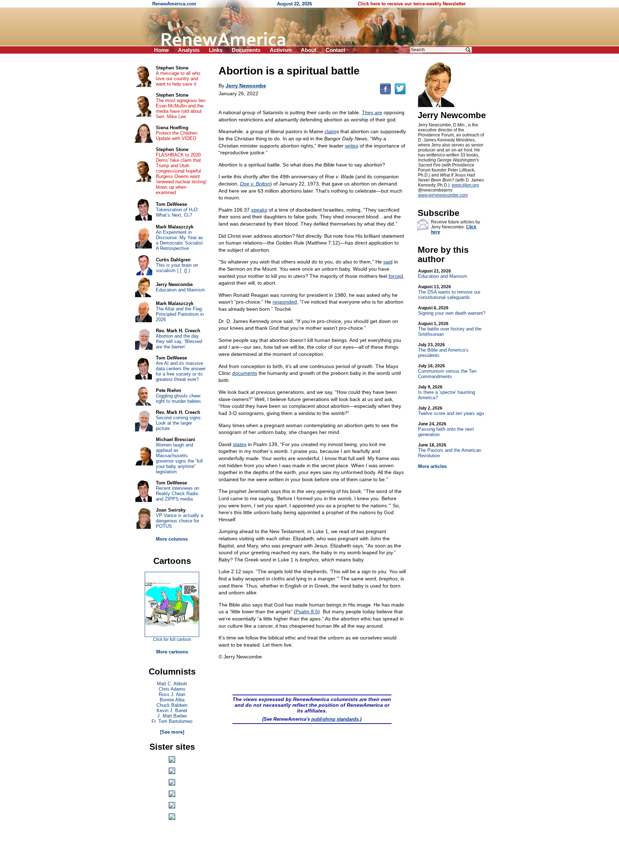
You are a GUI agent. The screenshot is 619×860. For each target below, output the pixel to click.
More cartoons (172, 651)
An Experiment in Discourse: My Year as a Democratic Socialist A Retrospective (179, 240)
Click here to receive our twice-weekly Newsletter (412, 3)
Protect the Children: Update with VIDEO (177, 135)
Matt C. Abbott (172, 683)
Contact (335, 50)
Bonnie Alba (172, 699)
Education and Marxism (442, 274)
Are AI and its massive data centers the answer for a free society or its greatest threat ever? (181, 371)
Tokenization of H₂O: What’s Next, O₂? (177, 212)
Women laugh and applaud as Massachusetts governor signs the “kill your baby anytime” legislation (179, 458)
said (388, 262)
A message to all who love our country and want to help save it (178, 79)
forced (396, 276)
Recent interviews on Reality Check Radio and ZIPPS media (177, 493)
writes (351, 146)
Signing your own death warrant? (451, 310)
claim (330, 131)
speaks (259, 210)
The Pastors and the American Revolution (449, 450)
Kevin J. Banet (172, 710)
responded (285, 302)
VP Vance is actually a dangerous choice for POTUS (179, 521)
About (308, 50)
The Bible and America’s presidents (443, 350)
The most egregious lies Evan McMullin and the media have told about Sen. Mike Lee (181, 108)
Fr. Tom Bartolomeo (172, 721)
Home (161, 50)
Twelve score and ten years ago (451, 411)
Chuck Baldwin (172, 705)
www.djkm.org (465, 185)
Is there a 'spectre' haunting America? (446, 392)
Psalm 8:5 (307, 611)
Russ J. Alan (172, 694)
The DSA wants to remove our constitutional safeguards (449, 292)
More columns (172, 539)
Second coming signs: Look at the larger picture (179, 423)
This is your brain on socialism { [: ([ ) (177, 267)
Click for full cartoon (172, 639)
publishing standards (335, 719)
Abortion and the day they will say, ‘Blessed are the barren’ (179, 341)
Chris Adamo (172, 689)
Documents (246, 50)
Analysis (189, 50)
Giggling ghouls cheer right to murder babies (178, 398)
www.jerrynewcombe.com (443, 195)
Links (215, 50)
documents (244, 373)
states (239, 444)
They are (372, 112)
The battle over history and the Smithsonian (449, 329)
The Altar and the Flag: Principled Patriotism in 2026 (180, 314)
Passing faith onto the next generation (446, 429)
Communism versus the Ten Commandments (447, 371)
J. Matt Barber (172, 716)
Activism (281, 50)
